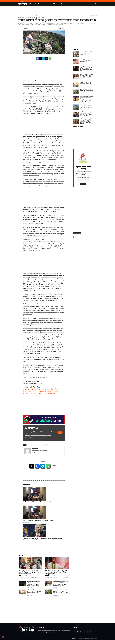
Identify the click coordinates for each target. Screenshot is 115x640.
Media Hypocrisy (33, 444)
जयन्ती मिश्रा (47, 575)
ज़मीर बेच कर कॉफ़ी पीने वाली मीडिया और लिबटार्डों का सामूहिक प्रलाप (42, 391)
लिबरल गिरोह (47, 444)
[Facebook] (89, 1)
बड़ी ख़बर (19, 17)
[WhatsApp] (95, 1)
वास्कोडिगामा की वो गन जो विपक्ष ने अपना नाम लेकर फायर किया (40, 393)
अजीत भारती (61, 28)
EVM (28, 444)
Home (19, 15)
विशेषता (20, 575)
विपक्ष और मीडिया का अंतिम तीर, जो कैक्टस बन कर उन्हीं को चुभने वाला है (42, 389)
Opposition (39, 444)
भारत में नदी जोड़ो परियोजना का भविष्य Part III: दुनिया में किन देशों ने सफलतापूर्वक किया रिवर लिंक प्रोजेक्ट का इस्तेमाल (60, 592)
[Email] (46, 58)
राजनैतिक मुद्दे (25, 15)
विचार (22, 15)
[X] (93, 1)
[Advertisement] (44, 262)
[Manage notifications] (3, 637)
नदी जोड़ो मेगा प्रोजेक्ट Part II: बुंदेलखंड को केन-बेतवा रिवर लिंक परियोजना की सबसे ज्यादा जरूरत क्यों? (86, 106)
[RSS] (92, 1)
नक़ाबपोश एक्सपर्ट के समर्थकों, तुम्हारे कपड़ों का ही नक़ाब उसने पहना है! (38, 520)
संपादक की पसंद (41, 17)
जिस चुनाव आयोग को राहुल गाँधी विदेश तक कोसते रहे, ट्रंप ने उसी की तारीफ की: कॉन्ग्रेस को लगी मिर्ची (30, 572)
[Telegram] (43, 58)
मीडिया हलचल (28, 17)
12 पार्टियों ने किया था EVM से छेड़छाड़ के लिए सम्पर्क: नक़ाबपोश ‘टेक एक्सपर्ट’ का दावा (41, 502)
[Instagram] (90, 1)
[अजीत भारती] (27, 451)
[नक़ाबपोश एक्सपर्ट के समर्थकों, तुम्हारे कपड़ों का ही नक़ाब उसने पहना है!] (44, 512)
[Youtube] (96, 1)
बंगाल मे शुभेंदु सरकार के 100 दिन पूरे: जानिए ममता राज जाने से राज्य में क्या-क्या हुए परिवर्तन (56, 572)
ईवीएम (43, 444)
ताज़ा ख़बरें (76, 49)
